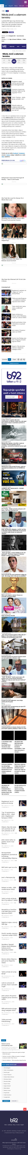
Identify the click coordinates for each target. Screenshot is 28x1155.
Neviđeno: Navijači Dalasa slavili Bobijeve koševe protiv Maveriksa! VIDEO (9, 947)
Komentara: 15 (5, 807)
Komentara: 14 (5, 1025)
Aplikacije (10, 1124)
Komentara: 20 (5, 939)
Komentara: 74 (5, 977)
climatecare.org (17, 1148)
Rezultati (14, 1100)
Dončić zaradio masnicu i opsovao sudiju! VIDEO (9, 934)
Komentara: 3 (5, 893)
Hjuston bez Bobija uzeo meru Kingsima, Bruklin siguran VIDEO (19, 339)
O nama (18, 1124)
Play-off (11, 6)
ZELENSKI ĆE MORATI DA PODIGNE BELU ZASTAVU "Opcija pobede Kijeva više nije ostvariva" (7, 790)
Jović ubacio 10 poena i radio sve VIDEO (18, 331)
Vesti (2, 6)
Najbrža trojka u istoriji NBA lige (9, 923)
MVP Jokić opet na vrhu (9, 867)
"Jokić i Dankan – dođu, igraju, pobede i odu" (18, 98)
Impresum (24, 1130)
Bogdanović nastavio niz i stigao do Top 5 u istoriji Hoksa (19, 292)
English (22, 1124)
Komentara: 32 (5, 847)
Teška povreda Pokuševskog (6, 1020)
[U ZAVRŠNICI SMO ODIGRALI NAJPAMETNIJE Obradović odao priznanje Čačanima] (8, 739)
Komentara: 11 (5, 834)
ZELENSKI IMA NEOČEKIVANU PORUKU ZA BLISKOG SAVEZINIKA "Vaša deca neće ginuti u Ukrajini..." (20, 747)
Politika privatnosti (20, 1132)
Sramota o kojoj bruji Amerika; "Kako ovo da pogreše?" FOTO (18, 91)
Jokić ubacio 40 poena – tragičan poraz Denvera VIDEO (9, 997)
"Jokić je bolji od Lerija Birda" (9, 973)
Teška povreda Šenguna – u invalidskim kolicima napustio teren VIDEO (19, 299)
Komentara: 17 (5, 871)
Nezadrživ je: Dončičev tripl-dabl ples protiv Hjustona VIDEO (9, 911)
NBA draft (21, 6)
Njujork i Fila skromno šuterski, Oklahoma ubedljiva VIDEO (18, 347)
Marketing (14, 1130)
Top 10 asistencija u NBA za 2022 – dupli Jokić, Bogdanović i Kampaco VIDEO (8, 815)
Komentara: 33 (5, 917)
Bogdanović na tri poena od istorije (7, 802)
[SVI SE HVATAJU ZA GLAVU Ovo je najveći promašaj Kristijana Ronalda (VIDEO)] (20, 783)
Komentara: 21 (5, 862)
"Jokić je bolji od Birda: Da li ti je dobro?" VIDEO (10, 899)
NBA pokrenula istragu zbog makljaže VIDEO (9, 1009)
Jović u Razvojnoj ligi (8, 877)
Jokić (6, 6)
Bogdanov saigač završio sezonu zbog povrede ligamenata (18, 83)
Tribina (16, 6)
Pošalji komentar (14, 363)
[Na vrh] (24, 1109)
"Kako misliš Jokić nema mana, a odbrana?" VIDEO (19, 307)
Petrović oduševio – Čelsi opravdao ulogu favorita (14, 1060)
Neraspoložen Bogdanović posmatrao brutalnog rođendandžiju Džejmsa (9, 855)
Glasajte (6, 1101)
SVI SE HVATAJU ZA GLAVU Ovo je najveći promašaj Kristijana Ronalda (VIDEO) (20, 789)
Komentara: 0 (5, 966)
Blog (14, 1124)
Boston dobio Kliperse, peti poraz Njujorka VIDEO (9, 961)
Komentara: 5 (5, 881)
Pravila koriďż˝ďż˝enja (10, 1132)
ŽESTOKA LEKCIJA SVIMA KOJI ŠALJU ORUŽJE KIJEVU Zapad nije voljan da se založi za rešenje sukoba (20, 769)
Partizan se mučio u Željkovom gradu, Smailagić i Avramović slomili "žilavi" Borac (13, 1057)
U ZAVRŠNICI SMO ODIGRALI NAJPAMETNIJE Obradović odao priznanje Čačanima (7, 745)
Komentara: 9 (5, 821)
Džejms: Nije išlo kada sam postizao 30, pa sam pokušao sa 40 (9, 829)
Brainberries (14, 181)
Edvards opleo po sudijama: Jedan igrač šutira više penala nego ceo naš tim (19, 108)
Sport (3, 1040)
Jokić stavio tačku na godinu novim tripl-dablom (8, 841)
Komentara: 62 (5, 904)
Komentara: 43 (5, 953)
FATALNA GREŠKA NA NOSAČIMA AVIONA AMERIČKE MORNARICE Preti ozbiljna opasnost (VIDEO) (7, 769)
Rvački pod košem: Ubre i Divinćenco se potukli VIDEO (19, 323)
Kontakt (19, 1130)
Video (5, 1124)
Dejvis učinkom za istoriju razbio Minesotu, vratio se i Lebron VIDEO (19, 315)
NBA (3, 10)
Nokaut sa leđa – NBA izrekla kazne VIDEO (9, 888)
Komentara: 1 (5, 1014)
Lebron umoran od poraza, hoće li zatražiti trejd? (9, 984)
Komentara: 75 (5, 1003)
